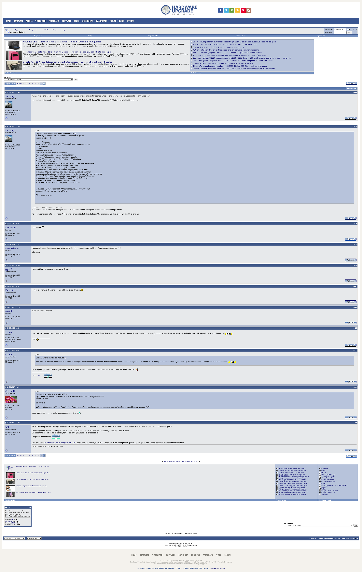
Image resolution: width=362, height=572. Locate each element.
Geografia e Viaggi (58, 30)
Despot (9, 290)
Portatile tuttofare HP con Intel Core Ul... (292, 487)
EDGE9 (76, 21)
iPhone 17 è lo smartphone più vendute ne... (294, 485)
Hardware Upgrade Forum (17, 30)
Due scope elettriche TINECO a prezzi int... (293, 480)
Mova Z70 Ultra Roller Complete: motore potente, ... (33, 466)
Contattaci (313, 538)
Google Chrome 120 (328, 492)
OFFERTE (130, 21)
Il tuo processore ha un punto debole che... (293, 478)
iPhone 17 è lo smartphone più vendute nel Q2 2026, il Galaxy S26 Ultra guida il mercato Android (230, 66)
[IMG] (13, 523)
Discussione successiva (190, 461)
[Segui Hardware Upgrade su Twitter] (226, 10)
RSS (200, 568)
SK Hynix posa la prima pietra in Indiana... (293, 489)
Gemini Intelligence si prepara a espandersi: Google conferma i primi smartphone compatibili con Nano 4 (233, 61)
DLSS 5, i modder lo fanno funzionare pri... (293, 494)
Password (328, 32)
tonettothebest (12, 248)
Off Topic (31, 30)
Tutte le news (196, 73)
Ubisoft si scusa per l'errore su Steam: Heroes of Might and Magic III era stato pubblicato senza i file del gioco (234, 42)
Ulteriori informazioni (224, 562)
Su (357, 538)
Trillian (323, 489)
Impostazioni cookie (217, 568)
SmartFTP (324, 487)
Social (206, 568)
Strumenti (351, 89)
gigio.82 (9, 269)
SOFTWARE (66, 21)
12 (26, 83)
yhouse (9, 332)
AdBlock (171, 568)
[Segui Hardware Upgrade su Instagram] (248, 10)
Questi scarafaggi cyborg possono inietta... (293, 483)
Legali (148, 568)
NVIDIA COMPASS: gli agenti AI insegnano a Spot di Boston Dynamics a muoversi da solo (227, 53)
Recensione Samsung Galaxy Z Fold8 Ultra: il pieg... (34, 492)
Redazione (180, 568)
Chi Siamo (141, 568)
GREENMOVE (87, 21)
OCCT (323, 472)
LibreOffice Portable (328, 474)
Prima (19, 83)
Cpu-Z (323, 483)
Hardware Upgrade (326, 538)
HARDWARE (18, 21)
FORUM (113, 21)
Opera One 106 (326, 478)
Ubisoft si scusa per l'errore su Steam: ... (293, 469)
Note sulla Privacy (348, 538)
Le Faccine (9, 521)
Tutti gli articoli (11, 73)
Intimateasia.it (38, 375)
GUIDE (121, 21)
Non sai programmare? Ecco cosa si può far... (32, 486)
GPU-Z (323, 470)
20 (35, 83)
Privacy (155, 568)
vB (12, 519)
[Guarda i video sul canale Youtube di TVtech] (243, 10)
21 (38, 83)
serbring (9, 96)
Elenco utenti (240, 36)
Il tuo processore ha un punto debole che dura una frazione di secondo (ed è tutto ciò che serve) (229, 55)
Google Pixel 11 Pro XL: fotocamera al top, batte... (33, 479)
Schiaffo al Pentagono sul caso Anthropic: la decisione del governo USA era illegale (225, 45)
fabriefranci (11, 227)
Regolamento (153, 36)
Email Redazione (191, 568)
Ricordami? (353, 30)
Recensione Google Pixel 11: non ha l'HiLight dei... (33, 473)
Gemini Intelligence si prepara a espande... (293, 481)
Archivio (337, 538)
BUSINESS (195, 555)
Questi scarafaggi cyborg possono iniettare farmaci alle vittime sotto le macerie (223, 63)
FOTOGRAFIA (54, 21)
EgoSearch (321, 36)
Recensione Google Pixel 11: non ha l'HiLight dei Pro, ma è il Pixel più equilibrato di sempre (67, 52)
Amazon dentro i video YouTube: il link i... (292, 472)
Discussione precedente (172, 461)
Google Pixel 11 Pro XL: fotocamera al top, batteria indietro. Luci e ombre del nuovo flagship (67, 62)
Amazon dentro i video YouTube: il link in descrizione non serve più (218, 47)
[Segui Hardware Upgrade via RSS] (237, 10)
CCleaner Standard (328, 481)
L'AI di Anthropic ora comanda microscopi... (293, 491)
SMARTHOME (101, 21)
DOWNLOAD (183, 555)
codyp (8, 354)
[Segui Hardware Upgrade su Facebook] (220, 10)
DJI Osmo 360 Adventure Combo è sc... (292, 492)
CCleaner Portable (327, 480)
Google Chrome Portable (329, 491)
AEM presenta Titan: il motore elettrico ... (292, 474)
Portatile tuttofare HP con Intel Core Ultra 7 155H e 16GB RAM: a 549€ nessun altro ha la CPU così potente (234, 69)
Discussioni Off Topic (43, 30)
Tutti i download (325, 500)
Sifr (7, 426)
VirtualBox (324, 494)
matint (8, 311)
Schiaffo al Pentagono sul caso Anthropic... (293, 470)
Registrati (38, 36)
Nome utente (329, 29)
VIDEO (218, 555)
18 (29, 83)
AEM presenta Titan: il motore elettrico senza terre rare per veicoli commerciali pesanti (226, 50)
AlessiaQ (10, 391)
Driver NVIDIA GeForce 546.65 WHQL (334, 485)
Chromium (324, 469)
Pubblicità (163, 568)
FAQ (90, 36)
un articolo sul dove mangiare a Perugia (60, 443)
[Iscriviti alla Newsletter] (231, 10)
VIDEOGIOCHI (40, 21)
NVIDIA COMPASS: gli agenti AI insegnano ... (294, 476)
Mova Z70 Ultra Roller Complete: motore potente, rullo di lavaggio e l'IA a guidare (62, 42)
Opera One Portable (328, 476)
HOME (8, 21)
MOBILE (29, 21)
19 (32, 83)
